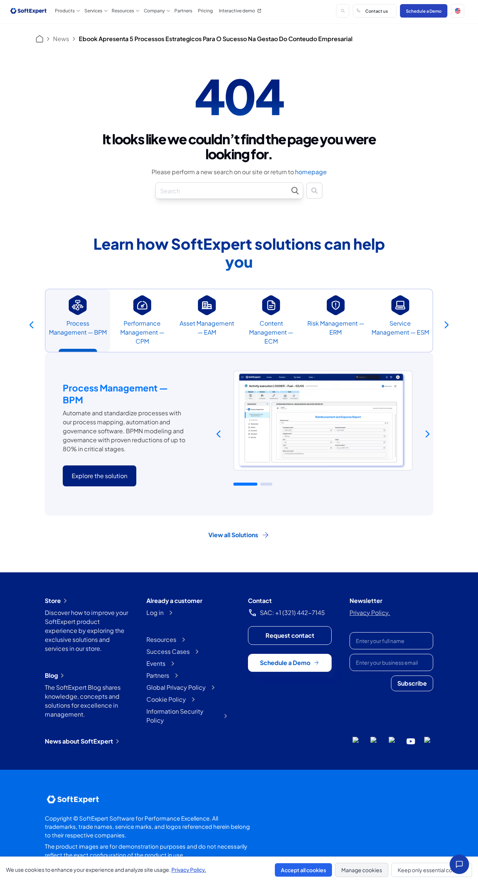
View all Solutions (233, 535)
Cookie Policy (166, 699)
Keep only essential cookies (432, 870)
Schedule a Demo (423, 10)
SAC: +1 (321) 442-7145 (292, 612)
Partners (183, 10)
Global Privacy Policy (176, 687)
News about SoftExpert (79, 741)
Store (53, 600)
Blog (51, 675)
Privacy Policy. (370, 612)
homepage (311, 172)
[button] (457, 10)
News (61, 39)
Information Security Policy (175, 715)
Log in (155, 612)
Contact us (376, 10)
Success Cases (168, 651)
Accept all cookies (303, 870)
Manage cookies (361, 870)
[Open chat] (459, 864)
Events (155, 663)
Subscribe (412, 683)
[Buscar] (342, 10)
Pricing (205, 10)
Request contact (290, 635)
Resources (161, 639)
